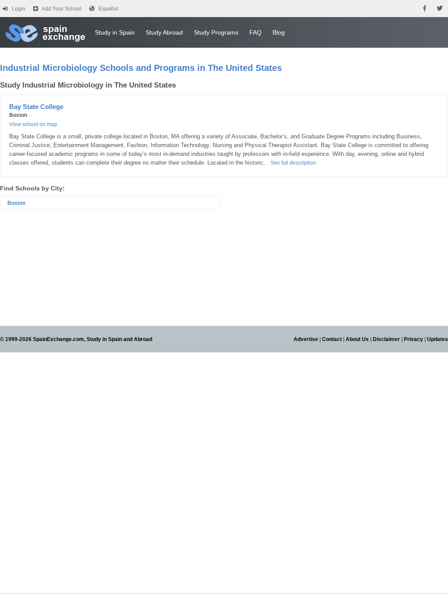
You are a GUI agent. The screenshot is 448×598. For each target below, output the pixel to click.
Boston (16, 203)
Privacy (413, 339)
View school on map (33, 124)
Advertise (306, 339)
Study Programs (216, 32)
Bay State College (36, 106)
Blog (279, 32)
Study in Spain (115, 32)
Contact (332, 339)
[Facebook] (424, 8)
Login (18, 9)
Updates (437, 339)
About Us (357, 339)
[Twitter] (439, 8)
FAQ (255, 32)
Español (108, 9)
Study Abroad (164, 32)
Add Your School (61, 9)
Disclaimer (386, 339)
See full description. (293, 163)
